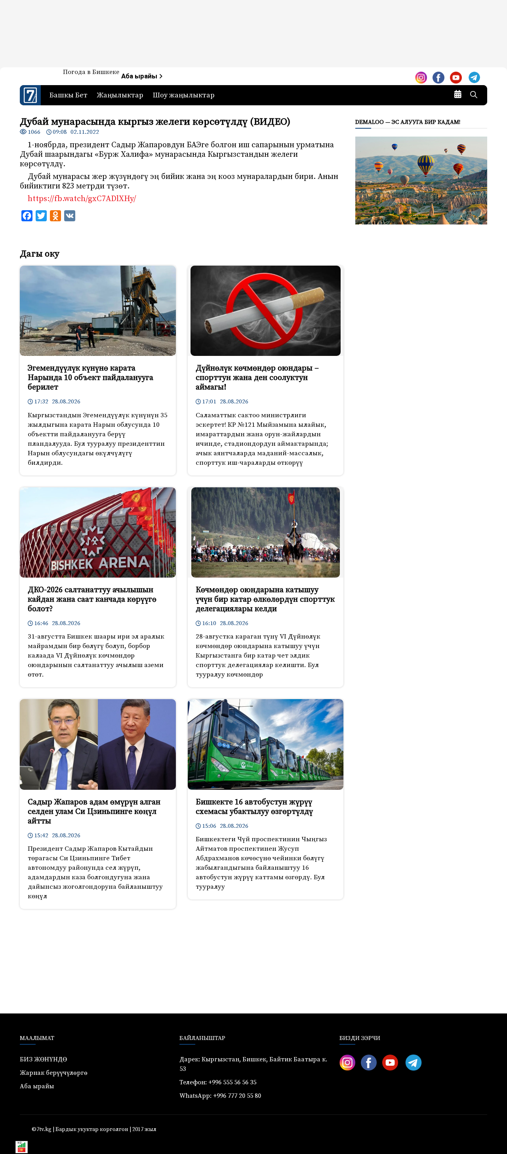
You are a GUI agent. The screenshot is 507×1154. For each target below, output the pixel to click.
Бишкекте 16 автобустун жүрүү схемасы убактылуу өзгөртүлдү (254, 807)
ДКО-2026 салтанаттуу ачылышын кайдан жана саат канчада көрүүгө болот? (92, 599)
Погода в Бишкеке (91, 72)
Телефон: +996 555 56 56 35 (217, 1082)
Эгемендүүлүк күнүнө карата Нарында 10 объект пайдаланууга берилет (90, 377)
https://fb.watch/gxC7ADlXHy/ (82, 199)
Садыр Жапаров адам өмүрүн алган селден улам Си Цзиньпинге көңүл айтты (94, 811)
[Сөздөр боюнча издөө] (473, 95)
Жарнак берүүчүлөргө (54, 1073)
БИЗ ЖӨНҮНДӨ (43, 1059)
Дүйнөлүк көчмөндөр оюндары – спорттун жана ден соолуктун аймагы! (257, 377)
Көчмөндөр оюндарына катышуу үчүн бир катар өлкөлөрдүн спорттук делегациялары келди (265, 599)
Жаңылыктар (120, 95)
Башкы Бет (69, 95)
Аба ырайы (140, 76)
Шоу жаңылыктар (184, 95)
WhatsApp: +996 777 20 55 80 (220, 1096)
